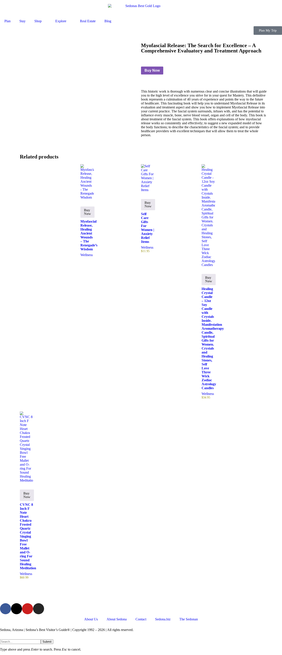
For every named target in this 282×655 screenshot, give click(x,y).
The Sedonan (188, 619)
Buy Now (152, 70)
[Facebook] (5, 608)
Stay (22, 21)
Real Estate (88, 21)
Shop (38, 21)
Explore (60, 21)
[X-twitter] (16, 608)
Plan (7, 21)
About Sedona (117, 619)
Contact (140, 619)
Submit (47, 641)
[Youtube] (27, 608)
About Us (91, 619)
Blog (107, 21)
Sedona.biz (163, 619)
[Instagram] (38, 608)
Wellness (86, 255)
